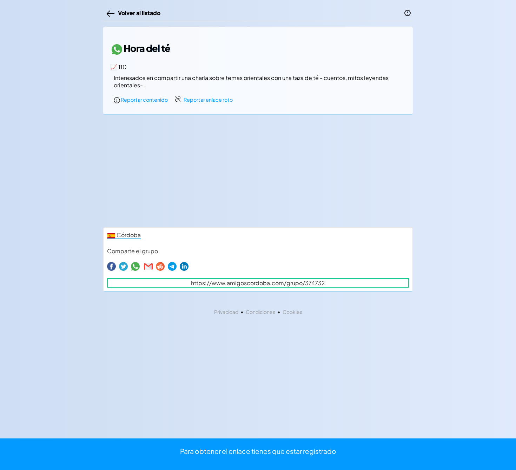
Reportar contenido (144, 99)
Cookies (292, 312)
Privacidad (226, 312)
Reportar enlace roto (208, 99)
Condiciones (260, 312)
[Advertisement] (258, 173)
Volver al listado (138, 12)
